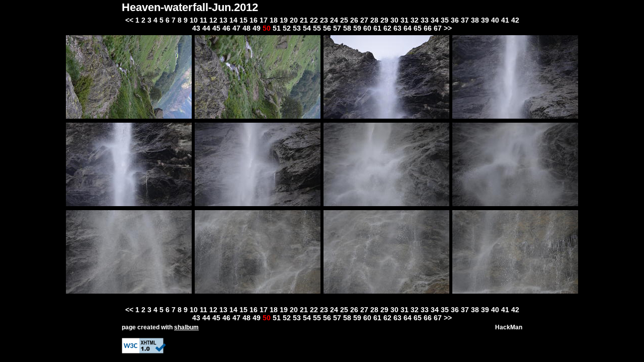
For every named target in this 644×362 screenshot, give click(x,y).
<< (129, 20)
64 (408, 28)
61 (377, 28)
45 (216, 28)
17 (264, 20)
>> (448, 28)
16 (254, 20)
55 (317, 28)
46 (226, 28)
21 (304, 20)
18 (274, 20)
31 (404, 20)
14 (233, 20)
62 (387, 28)
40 (495, 20)
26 (354, 20)
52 (287, 28)
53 (297, 28)
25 (344, 20)
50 (267, 28)
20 (294, 20)
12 (213, 20)
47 (236, 28)
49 (257, 28)
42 (515, 20)
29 (384, 20)
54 (307, 28)
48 (247, 28)
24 (334, 20)
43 (196, 28)
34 (435, 20)
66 (428, 28)
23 (324, 20)
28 (374, 20)
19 (284, 20)
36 (455, 20)
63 (397, 28)
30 (394, 20)
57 (337, 28)
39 (485, 20)
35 (445, 20)
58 (347, 28)
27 (364, 20)
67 (438, 28)
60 (367, 28)
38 (475, 20)
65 (418, 28)
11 (203, 20)
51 (277, 28)
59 (357, 28)
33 (425, 20)
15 (243, 20)
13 (223, 20)
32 (415, 20)
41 (505, 20)
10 (194, 20)
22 (314, 20)
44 (206, 28)
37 (465, 20)
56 (327, 28)
